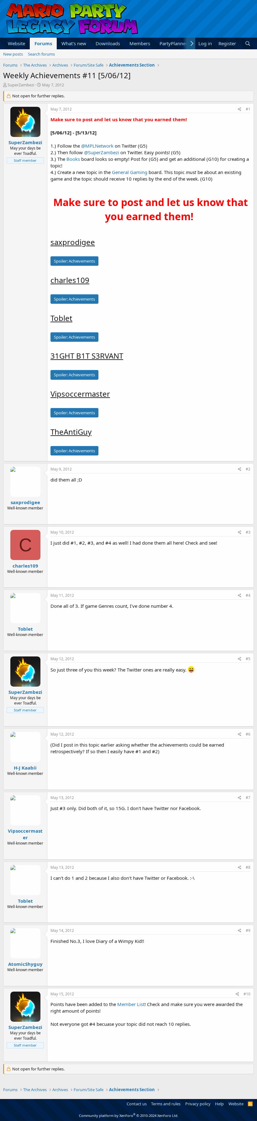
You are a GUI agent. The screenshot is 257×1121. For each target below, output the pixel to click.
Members (139, 43)
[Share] (240, 109)
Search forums (41, 54)
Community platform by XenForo (128, 1115)
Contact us (137, 1104)
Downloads (108, 43)
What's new (73, 43)
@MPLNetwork (97, 146)
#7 (248, 797)
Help (219, 1104)
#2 (248, 469)
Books (73, 159)
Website (16, 43)
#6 (248, 734)
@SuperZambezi (101, 152)
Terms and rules (166, 1104)
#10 (247, 994)
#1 (248, 109)
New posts (13, 54)
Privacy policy (198, 1104)
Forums (43, 43)
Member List (130, 1004)
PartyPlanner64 (176, 43)
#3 (248, 532)
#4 (248, 595)
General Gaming (129, 172)
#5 (248, 658)
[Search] (248, 43)
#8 (248, 867)
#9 (248, 930)
